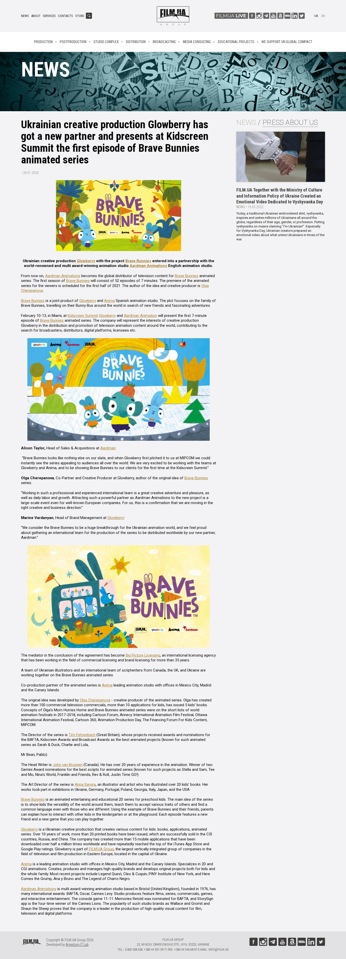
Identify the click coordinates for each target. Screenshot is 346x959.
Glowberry (86, 261)
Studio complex (106, 42)
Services (49, 16)
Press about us (290, 122)
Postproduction (73, 42)
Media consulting (197, 42)
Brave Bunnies (138, 261)
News (25, 16)
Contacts (65, 16)
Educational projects (236, 42)
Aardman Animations (148, 265)
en (323, 16)
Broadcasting (164, 42)
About (36, 16)
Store (79, 16)
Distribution (136, 42)
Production (43, 42)
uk (316, 16)
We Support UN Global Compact (286, 42)
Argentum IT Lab (77, 945)
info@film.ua (218, 949)
